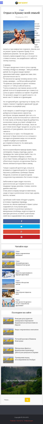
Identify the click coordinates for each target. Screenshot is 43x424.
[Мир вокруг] (21, 2)
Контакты (20, 421)
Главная (13, 421)
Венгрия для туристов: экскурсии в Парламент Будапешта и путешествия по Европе (26, 322)
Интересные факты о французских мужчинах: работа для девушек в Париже (26, 350)
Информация (28, 421)
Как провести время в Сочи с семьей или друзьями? (23, 303)
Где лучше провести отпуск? (21, 380)
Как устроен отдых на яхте (23, 293)
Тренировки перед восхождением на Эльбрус (25, 359)
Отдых (21, 10)
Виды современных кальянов (23, 254)
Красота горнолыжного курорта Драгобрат (24, 274)
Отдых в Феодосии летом (22, 283)
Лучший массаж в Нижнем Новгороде (23, 264)
